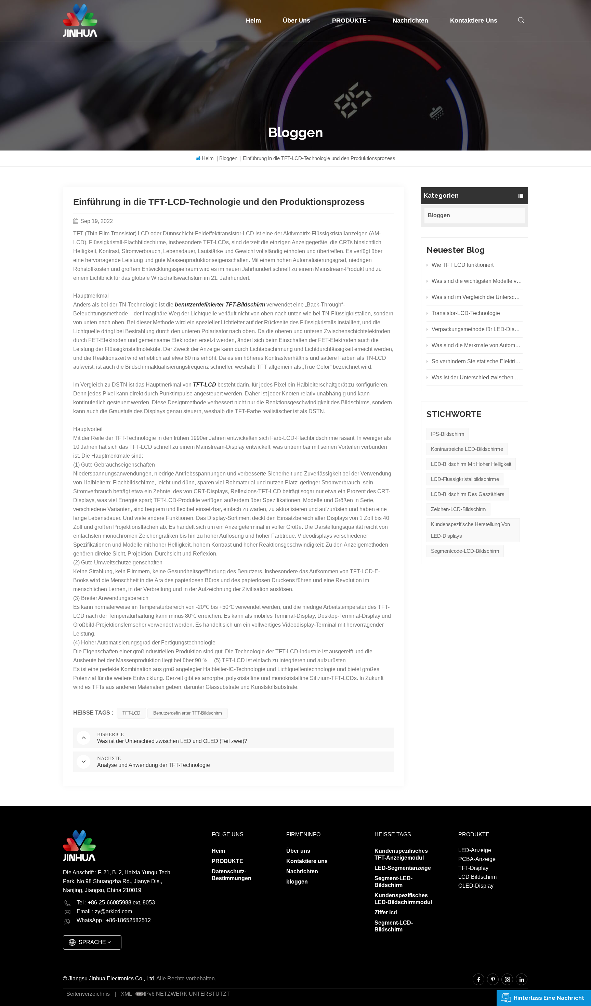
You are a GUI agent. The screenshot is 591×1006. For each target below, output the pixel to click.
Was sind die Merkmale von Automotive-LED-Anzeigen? (477, 345)
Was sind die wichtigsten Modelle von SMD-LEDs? (477, 281)
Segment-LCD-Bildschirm (394, 926)
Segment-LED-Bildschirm (393, 881)
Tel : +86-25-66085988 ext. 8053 (116, 902)
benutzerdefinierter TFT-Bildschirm (187, 713)
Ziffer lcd (386, 912)
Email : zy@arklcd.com (104, 911)
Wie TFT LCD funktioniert (463, 265)
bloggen (297, 882)
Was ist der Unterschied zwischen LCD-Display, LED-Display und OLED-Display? (477, 377)
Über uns (296, 20)
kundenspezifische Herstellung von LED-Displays (470, 530)
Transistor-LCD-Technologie (466, 313)
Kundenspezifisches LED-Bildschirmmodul (403, 898)
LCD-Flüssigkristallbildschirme (465, 479)
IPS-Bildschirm (447, 434)
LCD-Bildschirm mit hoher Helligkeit (471, 464)
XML (126, 994)
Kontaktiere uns (473, 20)
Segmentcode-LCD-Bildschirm (465, 551)
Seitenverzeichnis (88, 994)
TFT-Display (473, 868)
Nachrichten (410, 20)
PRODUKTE (349, 20)
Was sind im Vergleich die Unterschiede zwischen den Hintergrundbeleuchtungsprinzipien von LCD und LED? (477, 297)
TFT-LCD (131, 713)
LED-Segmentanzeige (403, 868)
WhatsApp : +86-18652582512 (114, 920)
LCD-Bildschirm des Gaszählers (467, 494)
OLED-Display (476, 886)
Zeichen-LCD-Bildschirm (458, 509)
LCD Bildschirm (477, 877)
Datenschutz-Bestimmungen (231, 874)
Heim (253, 20)
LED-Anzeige (474, 850)
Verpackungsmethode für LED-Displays (477, 329)
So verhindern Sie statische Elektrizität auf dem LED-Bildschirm (477, 361)
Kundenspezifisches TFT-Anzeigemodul (401, 854)
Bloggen (228, 158)
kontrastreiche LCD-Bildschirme (467, 449)
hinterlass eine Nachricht (549, 998)
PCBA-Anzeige (477, 859)
